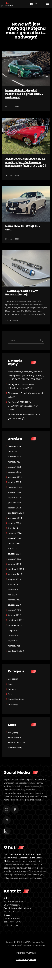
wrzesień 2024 (15, 518)
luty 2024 (12, 548)
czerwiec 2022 (14, 635)
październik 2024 (16, 513)
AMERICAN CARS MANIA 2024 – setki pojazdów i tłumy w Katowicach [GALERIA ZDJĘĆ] (25, 162)
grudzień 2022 (14, 610)
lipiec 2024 (13, 528)
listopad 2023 (14, 564)
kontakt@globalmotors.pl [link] (23, 908)
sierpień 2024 (14, 523)
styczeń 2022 (14, 640)
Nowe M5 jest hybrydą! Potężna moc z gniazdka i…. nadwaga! (24, 93)
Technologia (13, 704)
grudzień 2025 (14, 467)
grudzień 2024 (14, 502)
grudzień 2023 (14, 559)
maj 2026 (12, 451)
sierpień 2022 (14, 630)
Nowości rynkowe (16, 699)
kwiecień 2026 (14, 456)
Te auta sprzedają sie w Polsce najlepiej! (21, 292)
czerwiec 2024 (14, 533)
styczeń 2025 (14, 497)
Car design (13, 679)
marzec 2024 (14, 543)
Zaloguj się (13, 732)
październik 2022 (16, 620)
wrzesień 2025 (15, 477)
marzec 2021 (14, 645)
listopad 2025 (14, 472)
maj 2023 (12, 594)
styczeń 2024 (14, 553)
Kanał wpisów (14, 737)
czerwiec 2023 (14, 589)
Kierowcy (12, 689)
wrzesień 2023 (15, 574)
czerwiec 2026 (14, 446)
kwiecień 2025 (14, 492)
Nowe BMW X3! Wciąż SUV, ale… (23, 227)
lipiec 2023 (13, 584)
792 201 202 (15, 911)
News (10, 694)
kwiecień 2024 (14, 538)
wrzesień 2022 (15, 625)
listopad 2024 (14, 507)
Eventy (11, 684)
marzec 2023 (14, 599)
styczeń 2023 (14, 605)
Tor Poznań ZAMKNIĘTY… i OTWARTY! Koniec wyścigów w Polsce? (23, 406)
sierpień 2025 (14, 482)
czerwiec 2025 (14, 487)
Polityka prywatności (26, 953)
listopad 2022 (14, 615)
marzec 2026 (14, 461)
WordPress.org (15, 747)
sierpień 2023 (14, 579)
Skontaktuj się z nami (26, 959)
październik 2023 (16, 569)
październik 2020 (16, 651)
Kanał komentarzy (16, 742)
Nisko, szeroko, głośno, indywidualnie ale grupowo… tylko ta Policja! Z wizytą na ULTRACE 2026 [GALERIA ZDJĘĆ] (26, 375)
